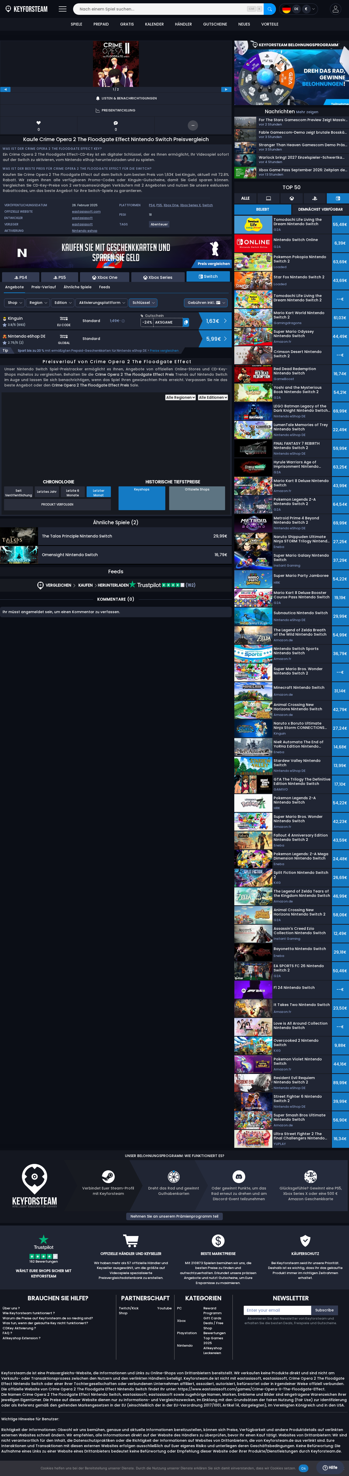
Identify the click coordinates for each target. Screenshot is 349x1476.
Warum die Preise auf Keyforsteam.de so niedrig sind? (48, 1318)
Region (36, 302)
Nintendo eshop (84, 230)
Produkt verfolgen (57, 504)
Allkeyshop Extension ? (22, 1338)
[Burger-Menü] (62, 9)
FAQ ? (7, 1333)
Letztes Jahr (46, 491)
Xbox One (171, 205)
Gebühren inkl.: (201, 302)
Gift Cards (212, 1318)
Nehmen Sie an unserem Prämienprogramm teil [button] (174, 1216)
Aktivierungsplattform (99, 302)
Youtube (164, 1308)
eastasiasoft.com (86, 211)
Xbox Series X (190, 205)
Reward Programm (212, 1311)
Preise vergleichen (164, 350)
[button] (335, 9)
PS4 (152, 205)
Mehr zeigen (307, 112)
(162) (190, 585)
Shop (12, 302)
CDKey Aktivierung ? (19, 1328)
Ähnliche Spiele (77, 287)
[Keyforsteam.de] (26, 9)
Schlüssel (141, 302)
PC (179, 1308)
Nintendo (185, 1345)
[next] (226, 89)
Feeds (104, 287)
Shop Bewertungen (214, 1331)
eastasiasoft (82, 218)
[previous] (5, 89)
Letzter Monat (98, 492)
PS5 (159, 205)
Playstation (187, 1333)
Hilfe (332, 1467)
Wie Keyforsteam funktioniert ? (29, 1313)
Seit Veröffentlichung (18, 492)
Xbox (181, 1320)
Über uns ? (11, 1308)
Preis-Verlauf (43, 287)
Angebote (14, 287)
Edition (61, 302)
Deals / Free (213, 1323)
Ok (303, 1468)
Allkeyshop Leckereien (212, 1351)
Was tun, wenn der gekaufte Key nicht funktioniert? (45, 1323)
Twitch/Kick (128, 1308)
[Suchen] (270, 9)
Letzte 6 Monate (72, 492)
